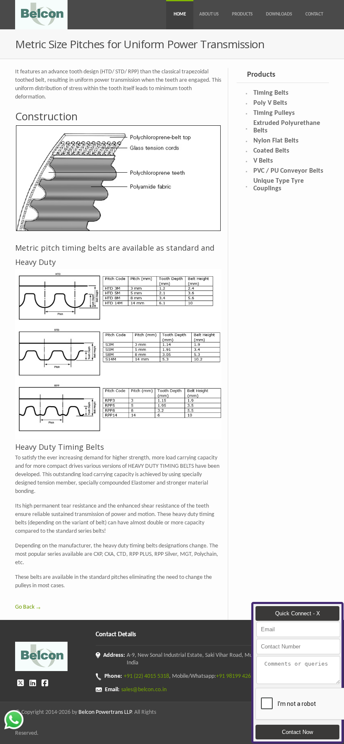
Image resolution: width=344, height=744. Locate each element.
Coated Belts (271, 151)
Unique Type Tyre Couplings (278, 185)
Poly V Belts (270, 103)
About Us (209, 14)
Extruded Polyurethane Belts (286, 127)
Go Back (24, 607)
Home (180, 14)
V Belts (263, 161)
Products (242, 14)
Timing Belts (270, 93)
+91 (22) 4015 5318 (146, 676)
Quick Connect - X (297, 613)
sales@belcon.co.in (144, 690)
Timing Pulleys (273, 113)
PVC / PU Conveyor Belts (288, 171)
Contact (314, 14)
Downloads (279, 14)
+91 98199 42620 (236, 676)
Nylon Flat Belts (275, 140)
